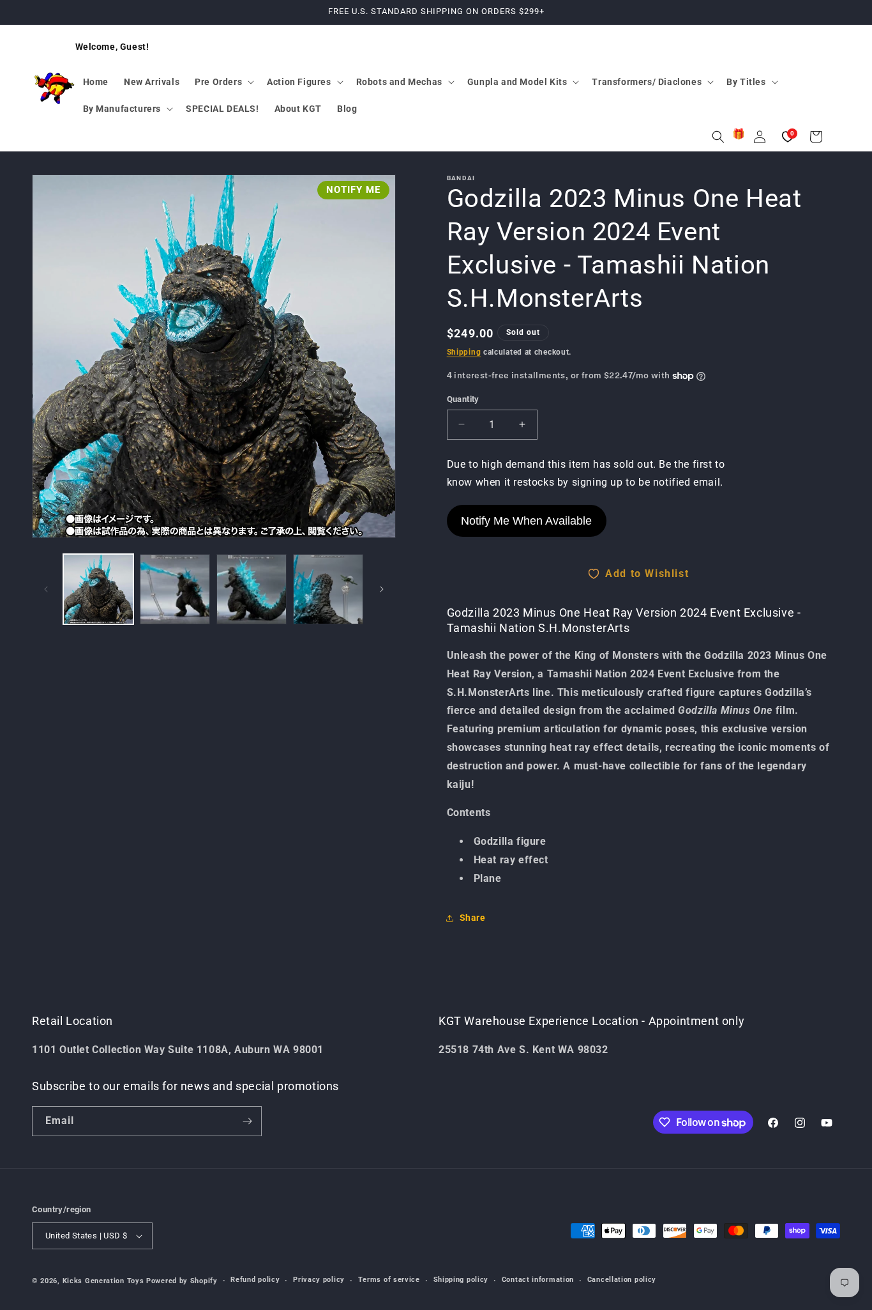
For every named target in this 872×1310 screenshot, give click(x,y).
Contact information (538, 1279)
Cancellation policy (621, 1279)
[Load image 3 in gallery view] (251, 589)
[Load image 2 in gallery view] (175, 589)
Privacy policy (319, 1279)
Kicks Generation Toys (103, 1281)
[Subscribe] (247, 1121)
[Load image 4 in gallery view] (328, 589)
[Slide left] (46, 589)
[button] (223, 81)
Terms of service (389, 1279)
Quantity (463, 399)
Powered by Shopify (182, 1281)
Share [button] (473, 918)
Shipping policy (461, 1279)
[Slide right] (382, 589)
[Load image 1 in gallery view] (98, 589)
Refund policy (255, 1279)
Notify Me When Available (526, 520)
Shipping (464, 352)
